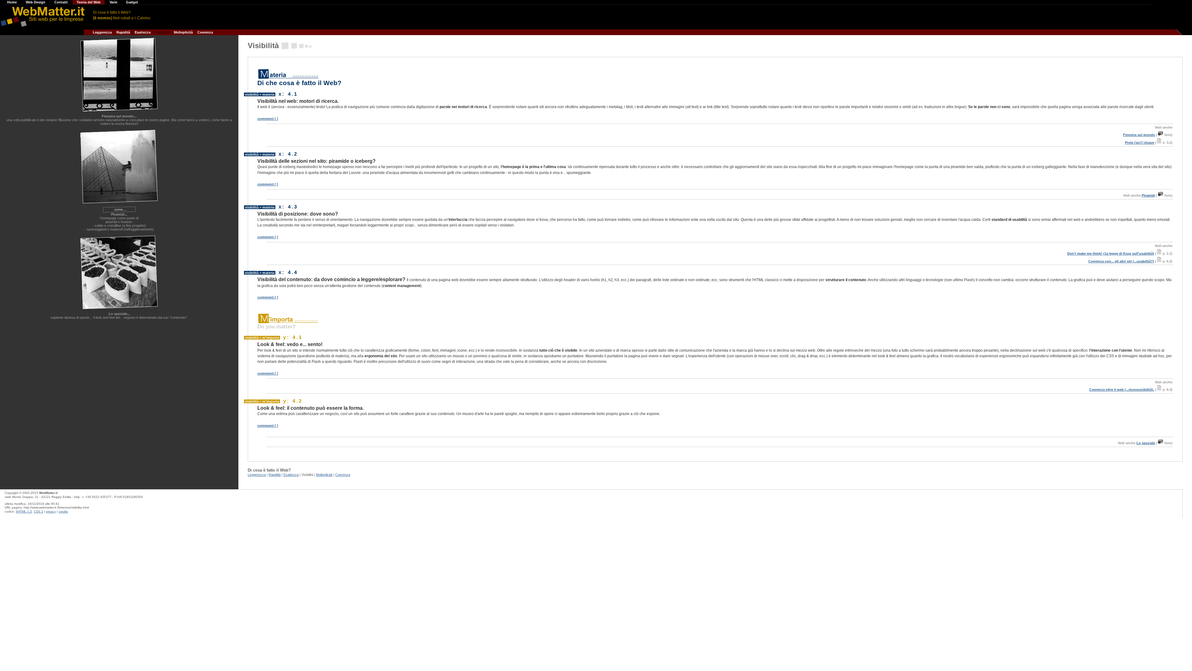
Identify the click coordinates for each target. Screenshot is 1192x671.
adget (132, 2)
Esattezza (142, 32)
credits (63, 511)
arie (114, 2)
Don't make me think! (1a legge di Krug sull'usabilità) (1110, 253)
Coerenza (204, 32)
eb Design (36, 2)
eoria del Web (89, 2)
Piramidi (1148, 195)
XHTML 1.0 (24, 511)
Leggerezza (101, 32)
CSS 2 (38, 511)
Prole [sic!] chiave (1139, 142)
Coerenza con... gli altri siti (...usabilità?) (1121, 261)
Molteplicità (182, 32)
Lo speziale (1145, 443)
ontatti (61, 2)
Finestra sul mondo (1139, 135)
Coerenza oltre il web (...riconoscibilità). (1121, 389)
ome (12, 2)
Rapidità (122, 32)
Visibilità (161, 32)
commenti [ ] (267, 119)
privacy (51, 511)
